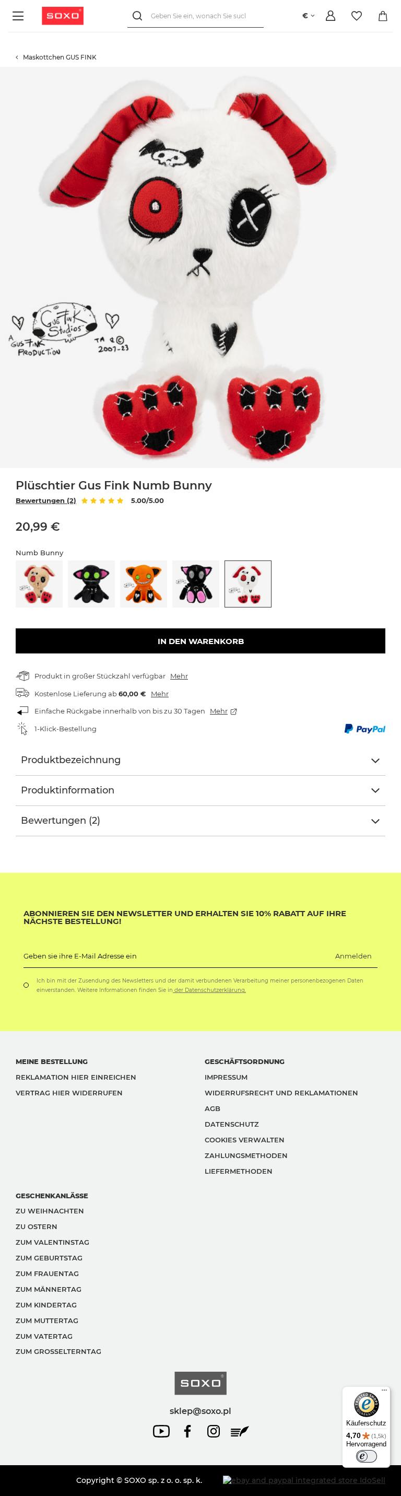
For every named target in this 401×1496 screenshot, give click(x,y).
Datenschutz (232, 1124)
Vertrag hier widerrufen (69, 1093)
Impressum (226, 1077)
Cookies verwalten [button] (245, 1140)
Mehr (179, 676)
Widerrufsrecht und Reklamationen (281, 1093)
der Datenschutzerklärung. (209, 990)
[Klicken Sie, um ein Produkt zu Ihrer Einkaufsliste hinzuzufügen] (396, 72)
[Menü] (19, 16)
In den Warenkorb (201, 641)
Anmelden (353, 956)
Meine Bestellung (52, 1061)
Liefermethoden (239, 1171)
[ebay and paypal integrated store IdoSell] (304, 1480)
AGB (212, 1108)
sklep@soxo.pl (200, 1411)
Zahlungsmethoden (246, 1155)
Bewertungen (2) (46, 500)
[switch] (366, 1456)
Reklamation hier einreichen (76, 1077)
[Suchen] (139, 16)
